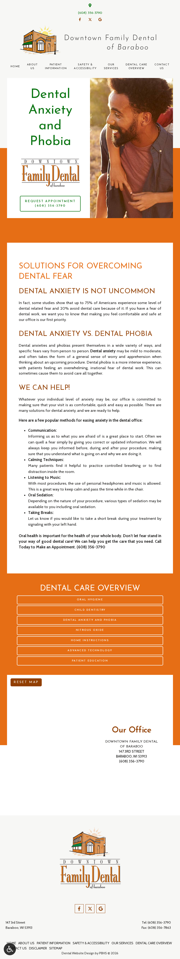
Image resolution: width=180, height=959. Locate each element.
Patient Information (53, 943)
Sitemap (55, 948)
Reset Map (26, 682)
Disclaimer (38, 948)
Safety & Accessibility (91, 943)
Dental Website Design (78, 953)
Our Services (122, 943)
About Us (26, 943)
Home (15, 66)
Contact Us (17, 948)
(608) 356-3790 (90, 13)
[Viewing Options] (10, 949)
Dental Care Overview (154, 943)
